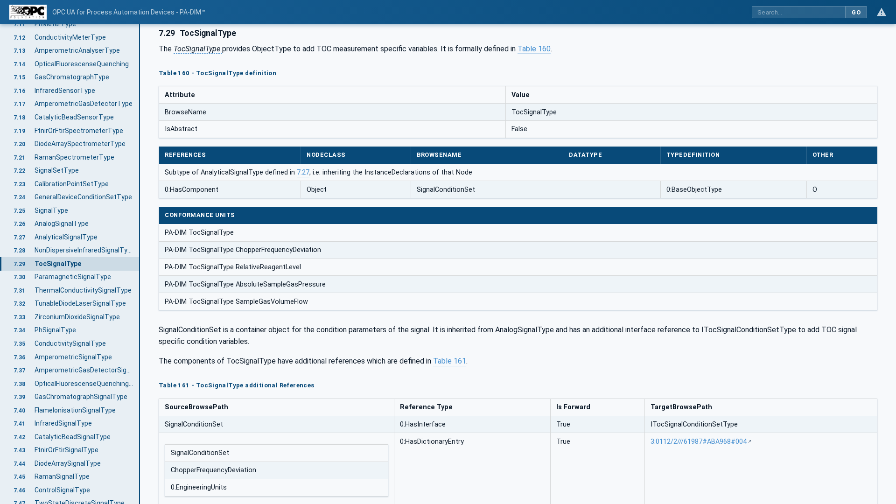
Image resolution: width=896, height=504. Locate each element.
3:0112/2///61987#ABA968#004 (699, 442)
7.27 (303, 172)
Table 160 (534, 48)
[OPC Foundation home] (28, 12)
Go (856, 12)
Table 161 (449, 361)
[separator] (140, 264)
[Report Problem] (881, 12)
